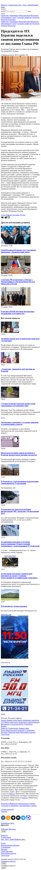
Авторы (4, 811)
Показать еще (6, 614)
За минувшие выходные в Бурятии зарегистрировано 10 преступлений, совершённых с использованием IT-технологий (20, 544)
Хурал (3, 215)
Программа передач (27, 732)
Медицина (34, 15)
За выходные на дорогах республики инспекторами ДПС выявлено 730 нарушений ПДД (20, 511)
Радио (3, 730)
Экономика (13, 15)
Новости (4, 5)
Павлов (9, 215)
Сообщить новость (8, 861)
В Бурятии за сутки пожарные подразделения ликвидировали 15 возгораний (19, 482)
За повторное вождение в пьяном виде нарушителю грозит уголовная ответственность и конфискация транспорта (19, 576)
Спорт (14, 17)
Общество (5, 15)
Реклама (4, 732)
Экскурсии (5, 734)
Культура (35, 17)
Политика (11, 20)
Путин (22, 215)
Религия (4, 20)
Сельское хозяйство (24, 17)
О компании (30, 730)
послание (16, 215)
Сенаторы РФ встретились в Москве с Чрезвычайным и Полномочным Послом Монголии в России (18, 282)
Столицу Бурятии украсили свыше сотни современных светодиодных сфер (18, 405)
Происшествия (24, 15)
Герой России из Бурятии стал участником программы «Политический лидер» (18, 251)
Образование (6, 17)
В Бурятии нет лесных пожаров (14, 606)
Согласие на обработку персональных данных (19, 806)
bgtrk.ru (12, 794)
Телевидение (13, 5)
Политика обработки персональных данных (18, 804)
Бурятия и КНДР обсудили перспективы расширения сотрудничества (17, 312)
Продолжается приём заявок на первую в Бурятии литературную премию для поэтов (19, 454)
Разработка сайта (7, 823)
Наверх (4, 726)
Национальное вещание (15, 730)
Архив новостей (7, 809)
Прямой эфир (24, 728)
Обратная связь (14, 732)
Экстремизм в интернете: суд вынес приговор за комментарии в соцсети (19, 423)
